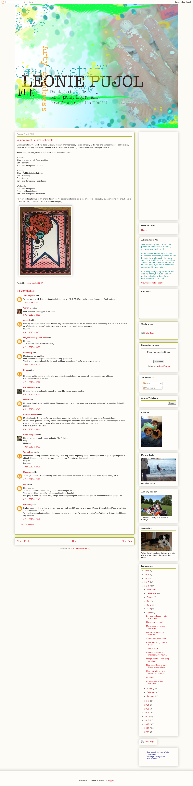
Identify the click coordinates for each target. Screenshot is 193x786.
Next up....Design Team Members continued (156, 666)
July (149, 601)
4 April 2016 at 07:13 (31, 365)
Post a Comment (27, 524)
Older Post (127, 541)
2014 (146, 705)
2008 (146, 728)
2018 (146, 578)
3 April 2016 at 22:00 (31, 303)
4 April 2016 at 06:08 (31, 347)
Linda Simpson (30, 435)
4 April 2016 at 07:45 (31, 394)
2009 (146, 724)
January (151, 696)
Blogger (111, 780)
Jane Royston (29, 296)
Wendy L (27, 308)
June (149, 605)
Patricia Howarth (30, 415)
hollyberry (27, 353)
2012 (146, 712)
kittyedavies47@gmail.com (35, 338)
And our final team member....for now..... (156, 653)
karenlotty (27, 504)
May (149, 609)
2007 (146, 732)
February (151, 692)
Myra (25, 484)
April (149, 612)
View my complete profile (152, 283)
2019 (146, 574)
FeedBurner (164, 366)
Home (75, 541)
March (150, 688)
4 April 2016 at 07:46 (31, 409)
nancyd (26, 320)
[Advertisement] (158, 175)
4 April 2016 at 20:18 (31, 467)
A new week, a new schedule (154, 682)
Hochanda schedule (155, 622)
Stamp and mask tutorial (157, 638)
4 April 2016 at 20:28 (31, 479)
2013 (146, 709)
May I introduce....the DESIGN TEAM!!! (155, 672)
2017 (146, 582)
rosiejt (26, 400)
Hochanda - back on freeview (155, 633)
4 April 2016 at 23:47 (31, 519)
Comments (150, 388)
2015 (146, 701)
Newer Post (23, 541)
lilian (25, 370)
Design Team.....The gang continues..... (157, 659)
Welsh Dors (28, 452)
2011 (146, 716)
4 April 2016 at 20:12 (31, 447)
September (152, 593)
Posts (147, 383)
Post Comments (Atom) (80, 548)
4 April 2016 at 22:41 (31, 499)
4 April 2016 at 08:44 (31, 429)
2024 (146, 570)
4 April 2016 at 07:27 (31, 382)
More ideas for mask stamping (155, 627)
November (152, 589)
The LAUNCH (152, 648)
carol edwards (29, 387)
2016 (146, 586)
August (150, 597)
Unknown (27, 472)
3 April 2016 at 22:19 (31, 315)
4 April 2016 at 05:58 (31, 332)
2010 (146, 720)
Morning (150, 677)
